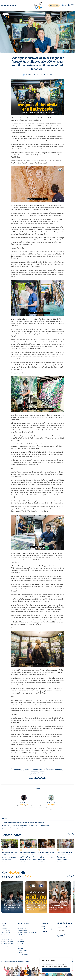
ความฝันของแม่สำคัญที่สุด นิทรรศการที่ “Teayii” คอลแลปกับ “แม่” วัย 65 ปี (28, 855)
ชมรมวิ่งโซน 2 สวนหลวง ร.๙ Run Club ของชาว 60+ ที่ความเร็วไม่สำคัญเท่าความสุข (24, 822)
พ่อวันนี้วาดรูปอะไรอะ (37, 769)
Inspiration (23, 859)
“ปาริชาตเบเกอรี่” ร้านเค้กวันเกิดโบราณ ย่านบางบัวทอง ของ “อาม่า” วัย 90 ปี (46, 855)
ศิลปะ (42, 773)
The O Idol (20, 939)
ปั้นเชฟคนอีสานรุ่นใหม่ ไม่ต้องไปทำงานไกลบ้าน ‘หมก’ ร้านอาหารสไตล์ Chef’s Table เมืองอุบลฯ (9, 855)
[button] (72, 834)
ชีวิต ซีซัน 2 (20, 948)
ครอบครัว (26, 769)
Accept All (56, 970)
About (43, 926)
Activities (45, 923)
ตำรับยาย (20, 952)
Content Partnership (6, 939)
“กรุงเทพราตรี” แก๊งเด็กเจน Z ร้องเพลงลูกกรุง (59, 906)
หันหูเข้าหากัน (21, 943)
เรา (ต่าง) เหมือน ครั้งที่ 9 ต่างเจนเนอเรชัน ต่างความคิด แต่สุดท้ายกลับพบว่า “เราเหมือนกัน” (12, 905)
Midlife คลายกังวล (22, 930)
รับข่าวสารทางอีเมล (63, 927)
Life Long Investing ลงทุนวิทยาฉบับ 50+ (27, 932)
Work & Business (6, 859)
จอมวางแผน (20, 926)
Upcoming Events (54, 5)
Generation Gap (30, 74)
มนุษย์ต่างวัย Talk (22, 928)
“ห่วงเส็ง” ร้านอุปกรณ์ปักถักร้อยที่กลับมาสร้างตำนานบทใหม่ (65, 855)
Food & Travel (5, 937)
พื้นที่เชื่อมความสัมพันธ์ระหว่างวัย (54, 769)
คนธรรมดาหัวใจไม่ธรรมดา (24, 957)
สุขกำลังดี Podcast (22, 950)
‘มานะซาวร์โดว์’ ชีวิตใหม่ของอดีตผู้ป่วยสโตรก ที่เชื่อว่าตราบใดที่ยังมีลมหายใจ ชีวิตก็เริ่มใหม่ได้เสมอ (26, 825)
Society (3, 926)
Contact (44, 932)
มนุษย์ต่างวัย (34, 773)
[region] (56, 965)
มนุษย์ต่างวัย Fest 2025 (7, 943)
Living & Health (5, 935)
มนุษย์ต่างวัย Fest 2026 (7, 941)
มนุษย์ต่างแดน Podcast (23, 946)
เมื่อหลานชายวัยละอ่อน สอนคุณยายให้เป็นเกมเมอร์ (15, 828)
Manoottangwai (17, 769)
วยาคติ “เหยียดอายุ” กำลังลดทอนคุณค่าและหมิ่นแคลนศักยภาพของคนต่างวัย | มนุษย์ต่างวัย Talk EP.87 (36, 905)
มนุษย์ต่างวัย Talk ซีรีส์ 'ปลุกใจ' (25, 955)
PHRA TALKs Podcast (23, 935)
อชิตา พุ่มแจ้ (23, 802)
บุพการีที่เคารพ (21, 941)
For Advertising (47, 929)
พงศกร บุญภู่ (51, 802)
